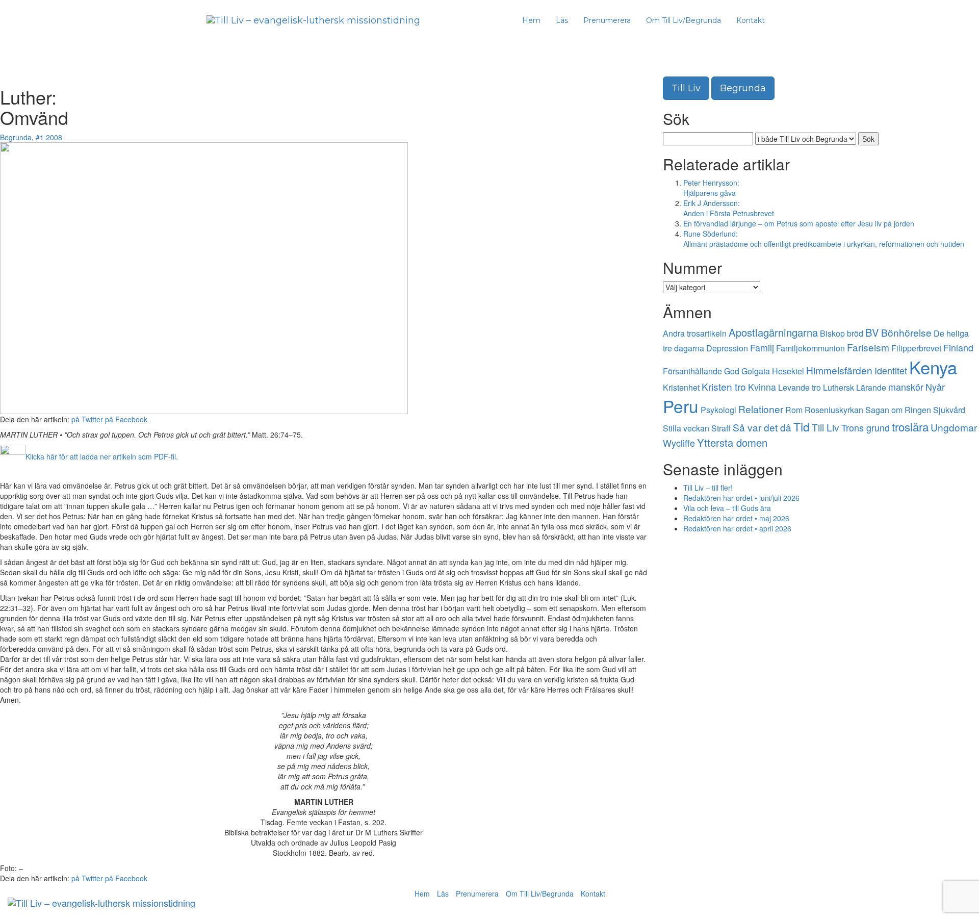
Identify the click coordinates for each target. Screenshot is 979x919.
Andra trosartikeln (695, 333)
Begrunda (16, 137)
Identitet (890, 370)
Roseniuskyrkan (834, 410)
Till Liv (686, 88)
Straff (721, 428)
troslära (910, 426)
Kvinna (762, 386)
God (731, 371)
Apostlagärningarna (773, 332)
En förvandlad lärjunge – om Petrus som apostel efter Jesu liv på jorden (798, 223)
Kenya (933, 366)
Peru (681, 406)
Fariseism (868, 347)
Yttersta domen (732, 442)
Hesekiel (788, 371)
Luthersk (838, 387)
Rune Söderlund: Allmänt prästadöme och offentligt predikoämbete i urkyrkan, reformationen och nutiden (823, 238)
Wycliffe (679, 442)
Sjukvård (949, 410)
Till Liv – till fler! (708, 487)
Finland (958, 347)
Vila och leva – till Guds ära (727, 508)
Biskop (832, 333)
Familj (762, 347)
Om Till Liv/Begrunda (683, 20)
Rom (794, 410)
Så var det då (762, 427)
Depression (727, 348)
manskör (905, 386)
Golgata (755, 371)
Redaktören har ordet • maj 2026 (736, 518)
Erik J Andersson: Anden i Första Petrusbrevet (728, 208)
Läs (562, 20)
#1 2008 (49, 137)
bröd (855, 333)
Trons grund (865, 427)
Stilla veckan (686, 428)
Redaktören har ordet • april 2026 (737, 528)
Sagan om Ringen (898, 410)
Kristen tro (724, 386)
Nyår (935, 386)
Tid (801, 426)
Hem (531, 20)
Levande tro (799, 387)
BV (872, 332)
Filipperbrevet (916, 348)
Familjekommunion (810, 348)
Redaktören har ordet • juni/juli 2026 (741, 498)
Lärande (871, 387)
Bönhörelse (906, 332)
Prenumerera (607, 20)
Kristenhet (681, 387)
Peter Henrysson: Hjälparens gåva (711, 187)
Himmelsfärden (839, 370)
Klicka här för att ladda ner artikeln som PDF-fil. (101, 456)
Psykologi (718, 410)
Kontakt (750, 20)
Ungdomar (954, 427)
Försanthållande (692, 371)
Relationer (760, 409)
